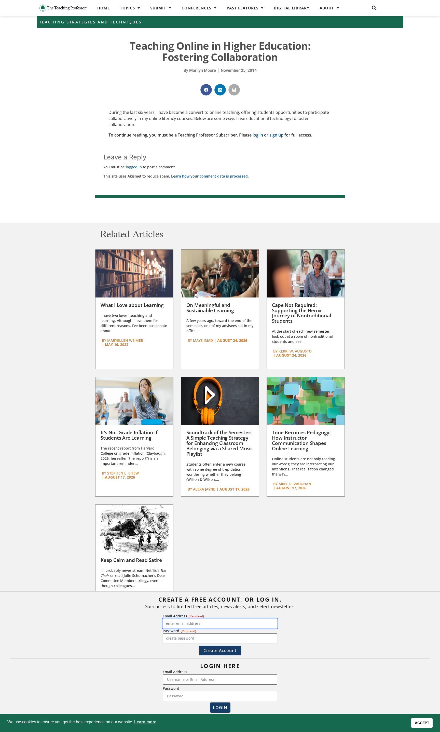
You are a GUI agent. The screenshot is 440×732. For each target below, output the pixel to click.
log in (258, 135)
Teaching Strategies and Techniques (90, 21)
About (327, 7)
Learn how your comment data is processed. (210, 176)
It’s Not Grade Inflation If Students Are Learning (129, 435)
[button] (374, 8)
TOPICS (127, 7)
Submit (158, 7)
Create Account (220, 650)
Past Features (242, 7)
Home (103, 7)
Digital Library (291, 7)
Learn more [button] (145, 722)
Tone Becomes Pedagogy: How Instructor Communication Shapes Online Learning (301, 440)
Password (171, 688)
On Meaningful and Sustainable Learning (210, 308)
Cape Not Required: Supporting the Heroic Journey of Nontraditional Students (301, 313)
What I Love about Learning (132, 305)
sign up (276, 135)
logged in (134, 167)
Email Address (175, 671)
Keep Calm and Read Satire (131, 560)
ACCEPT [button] (422, 723)
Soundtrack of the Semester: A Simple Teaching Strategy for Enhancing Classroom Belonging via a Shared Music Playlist (219, 443)
